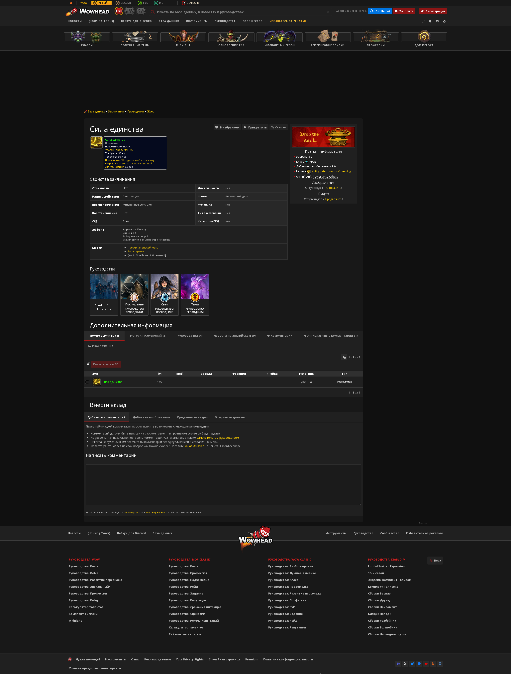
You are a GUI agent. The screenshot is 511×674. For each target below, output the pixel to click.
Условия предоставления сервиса (95, 668)
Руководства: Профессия (88, 593)
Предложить (333, 199)
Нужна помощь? (88, 659)
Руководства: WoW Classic (289, 559)
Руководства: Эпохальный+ (90, 587)
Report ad (423, 523)
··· (171, 3)
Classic (126, 3)
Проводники (135, 111)
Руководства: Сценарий (187, 614)
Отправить (333, 188)
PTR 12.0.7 (141, 11)
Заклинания (116, 111)
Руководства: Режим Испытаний (194, 620)
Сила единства (112, 382)
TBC (145, 3)
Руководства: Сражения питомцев (195, 607)
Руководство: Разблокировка (290, 566)
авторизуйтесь (132, 512)
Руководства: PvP (281, 607)
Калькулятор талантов (86, 607)
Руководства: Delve (83, 573)
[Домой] (88, 11)
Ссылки (280, 127)
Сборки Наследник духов (387, 634)
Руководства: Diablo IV (386, 559)
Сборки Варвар (379, 593)
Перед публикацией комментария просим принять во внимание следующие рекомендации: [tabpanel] (163, 469)
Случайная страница (224, 659)
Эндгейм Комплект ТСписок (389, 580)
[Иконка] (96, 142)
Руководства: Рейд (83, 600)
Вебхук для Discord (136, 21)
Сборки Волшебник (382, 627)
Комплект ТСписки (83, 614)
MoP (162, 3)
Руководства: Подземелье (189, 580)
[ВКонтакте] (440, 664)
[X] (405, 664)
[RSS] (433, 664)
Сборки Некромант (382, 607)
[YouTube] (426, 664)
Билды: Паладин (380, 614)
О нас (135, 659)
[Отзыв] (437, 21)
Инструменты (336, 533)
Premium (251, 659)
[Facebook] (419, 664)
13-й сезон (376, 573)
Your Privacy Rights (190, 659)
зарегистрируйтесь (156, 512)
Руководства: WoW (84, 559)
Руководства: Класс (84, 566)
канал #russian (194, 446)
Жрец (150, 111)
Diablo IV (193, 3)
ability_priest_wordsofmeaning (331, 171)
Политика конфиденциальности (288, 659)
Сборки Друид (379, 600)
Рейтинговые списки (185, 634)
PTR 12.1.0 (129, 11)
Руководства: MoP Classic (190, 559)
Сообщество (253, 21)
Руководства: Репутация (188, 600)
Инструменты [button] (197, 21)
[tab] (104, 336)
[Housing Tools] (99, 533)
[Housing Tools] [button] (101, 21)
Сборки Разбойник (382, 620)
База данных (169, 21)
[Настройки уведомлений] (430, 21)
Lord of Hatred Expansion (386, 566)
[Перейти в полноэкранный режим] (423, 21)
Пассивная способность (143, 247)
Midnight (75, 620)
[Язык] (444, 21)
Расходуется (344, 382)
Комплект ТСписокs (383, 587)
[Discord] (398, 664)
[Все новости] (71, 3)
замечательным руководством (218, 437)
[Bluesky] (412, 664)
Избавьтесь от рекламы (288, 21)
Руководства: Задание (186, 593)
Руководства (225, 21)
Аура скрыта (136, 251)
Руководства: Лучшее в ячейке (292, 573)
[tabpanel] (223, 374)
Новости (75, 21)
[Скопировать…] (344, 357)
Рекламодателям (157, 659)
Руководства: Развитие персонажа (95, 580)
